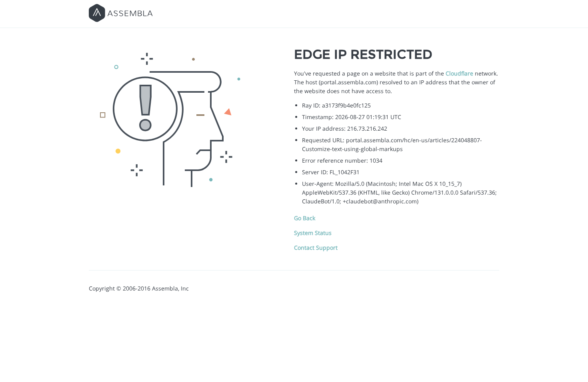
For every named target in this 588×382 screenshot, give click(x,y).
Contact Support (316, 247)
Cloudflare (459, 73)
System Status (313, 233)
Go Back (304, 218)
